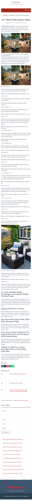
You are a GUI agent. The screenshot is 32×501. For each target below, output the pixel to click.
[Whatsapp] (13, 366)
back (18, 400)
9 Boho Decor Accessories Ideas (18, 374)
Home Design (9, 400)
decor (21, 400)
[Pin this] (8, 366)
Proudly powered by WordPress (11, 496)
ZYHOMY (16, 2)
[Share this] (2, 366)
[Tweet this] (5, 366)
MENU (28, 10)
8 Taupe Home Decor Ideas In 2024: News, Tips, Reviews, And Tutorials (19, 390)
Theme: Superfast (23, 496)
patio (27, 400)
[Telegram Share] (10, 366)
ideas (24, 400)
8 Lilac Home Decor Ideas (16, 383)
